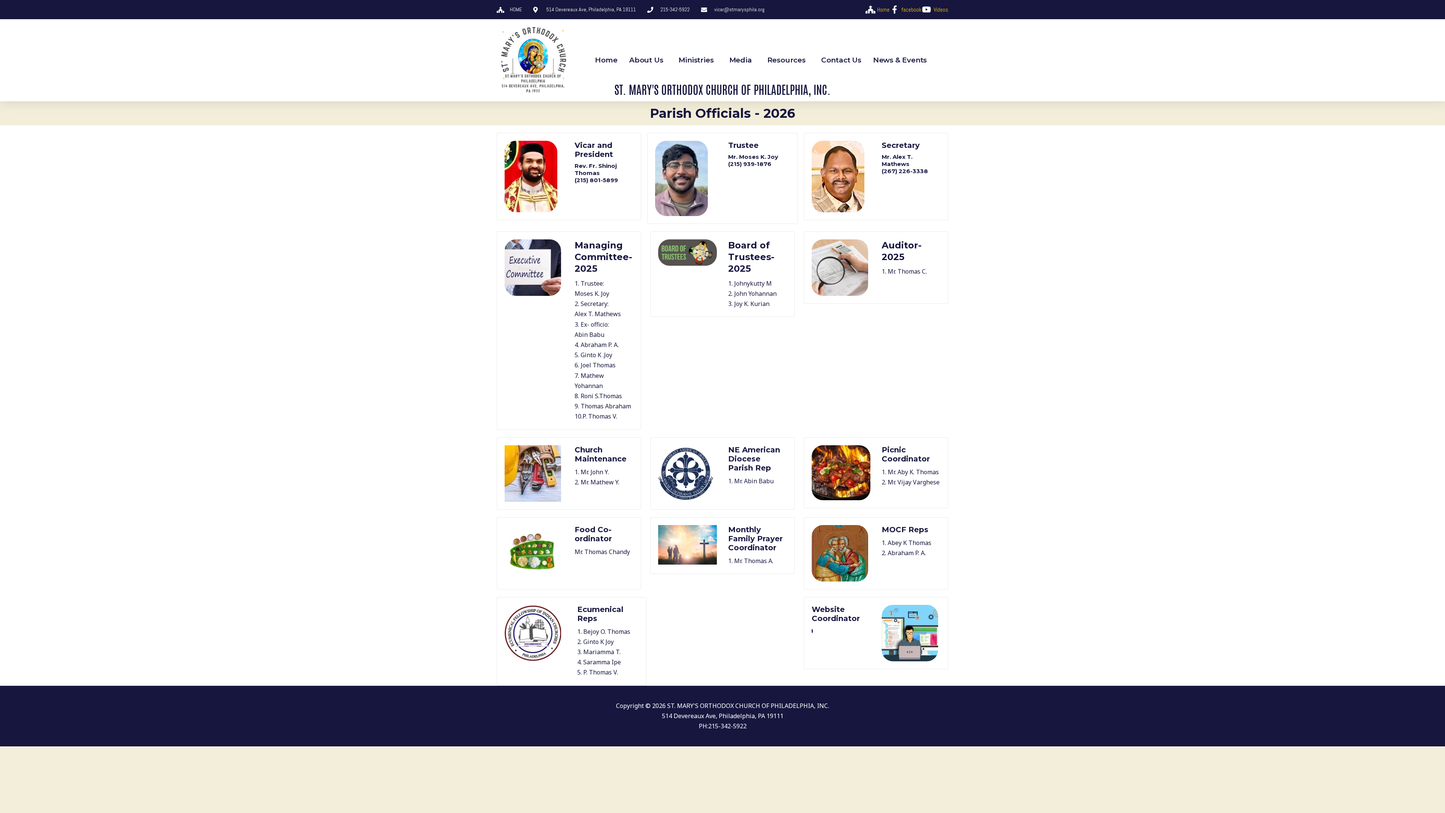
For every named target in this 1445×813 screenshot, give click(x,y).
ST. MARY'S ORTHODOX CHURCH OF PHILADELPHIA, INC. (722, 88)
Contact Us (841, 60)
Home (606, 60)
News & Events (900, 60)
